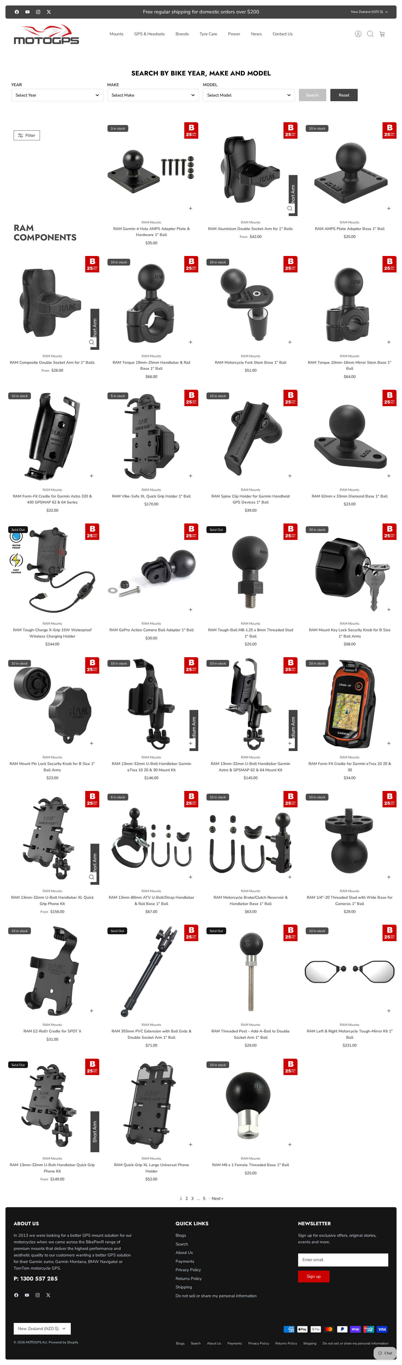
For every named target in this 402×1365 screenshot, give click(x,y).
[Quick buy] (290, 208)
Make (113, 85)
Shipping (184, 1287)
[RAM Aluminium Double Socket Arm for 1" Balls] (251, 169)
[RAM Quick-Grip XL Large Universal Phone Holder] (152, 1105)
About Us (184, 1252)
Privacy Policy (188, 1270)
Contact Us (283, 34)
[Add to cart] (191, 208)
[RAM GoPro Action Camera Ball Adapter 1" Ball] (152, 570)
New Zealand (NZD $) (367, 12)
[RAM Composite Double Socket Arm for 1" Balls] (52, 303)
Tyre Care (208, 34)
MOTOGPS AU (36, 1342)
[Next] (287, 12)
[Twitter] (48, 12)
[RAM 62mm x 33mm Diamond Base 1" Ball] (350, 437)
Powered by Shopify (63, 1342)
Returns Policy (189, 1278)
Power (234, 34)
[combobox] (57, 95)
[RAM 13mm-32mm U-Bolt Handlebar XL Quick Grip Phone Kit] (52, 838)
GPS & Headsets (149, 34)
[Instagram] (38, 12)
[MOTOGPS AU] (46, 34)
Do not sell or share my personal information (216, 1296)
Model (210, 85)
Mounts (116, 34)
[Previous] (114, 12)
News (256, 34)
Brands (182, 34)
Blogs (181, 1235)
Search (182, 1244)
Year (16, 85)
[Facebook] (16, 12)
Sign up (314, 1276)
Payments (185, 1261)
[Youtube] (27, 12)
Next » (217, 1198)
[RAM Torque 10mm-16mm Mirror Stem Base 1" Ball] (350, 303)
